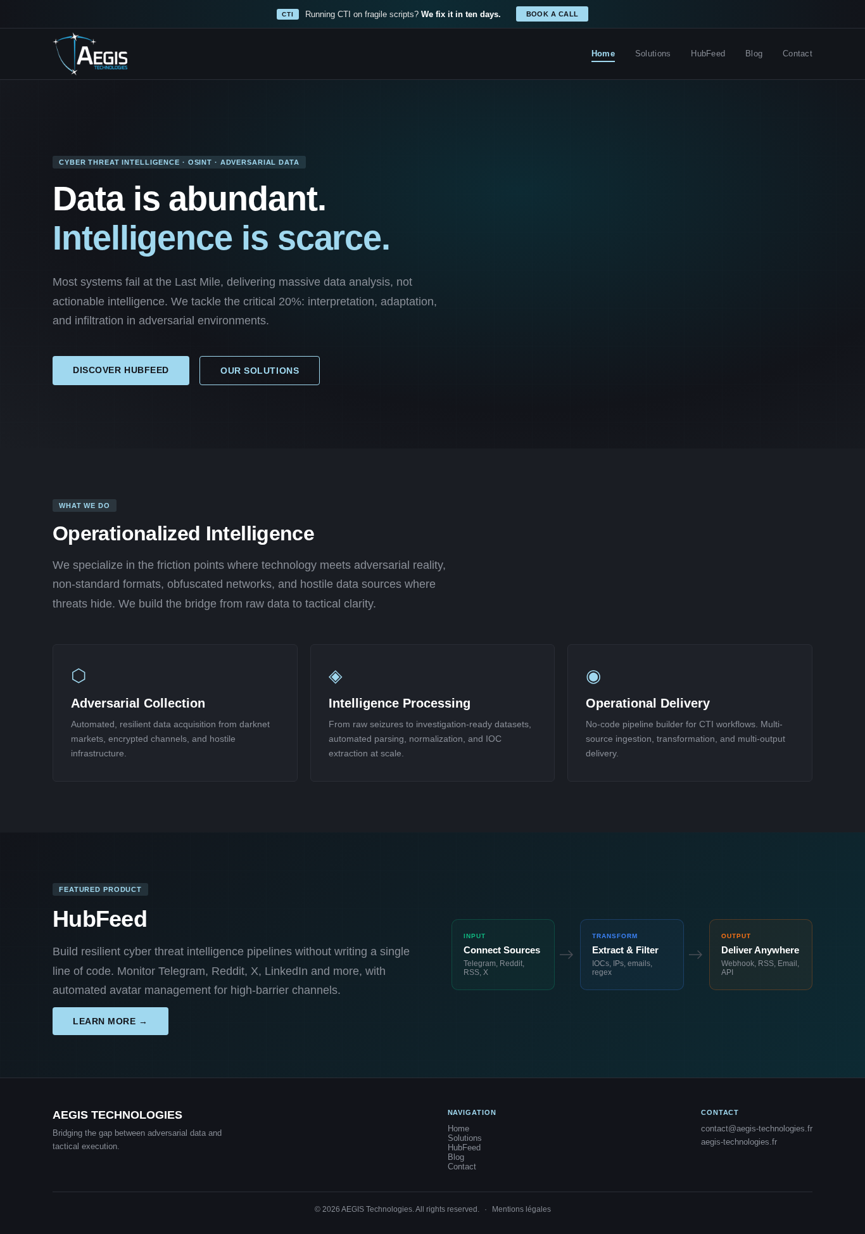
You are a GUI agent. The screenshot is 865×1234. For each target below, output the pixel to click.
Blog (753, 53)
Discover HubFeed (121, 370)
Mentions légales (521, 1209)
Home (603, 53)
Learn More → (110, 1021)
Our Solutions (259, 371)
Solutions (653, 53)
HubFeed (708, 53)
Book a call (552, 14)
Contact (797, 53)
